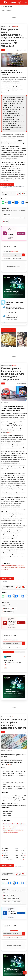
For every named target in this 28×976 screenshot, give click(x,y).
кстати (14, 365)
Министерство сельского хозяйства (14, 218)
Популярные (8, 651)
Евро (12, 895)
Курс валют (7, 901)
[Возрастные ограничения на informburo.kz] (19, 2)
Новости (9, 10)
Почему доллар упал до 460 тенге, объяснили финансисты (13, 831)
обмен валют (17, 901)
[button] (22, 6)
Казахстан (7, 608)
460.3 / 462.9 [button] (7, 6)
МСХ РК (6, 221)
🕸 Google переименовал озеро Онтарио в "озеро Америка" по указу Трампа (15, 309)
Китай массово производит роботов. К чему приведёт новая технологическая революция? (13, 567)
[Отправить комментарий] (23, 255)
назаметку (15, 716)
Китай (14, 608)
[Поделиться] (25, 972)
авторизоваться (14, 251)
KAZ (26, 2)
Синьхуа (9, 432)
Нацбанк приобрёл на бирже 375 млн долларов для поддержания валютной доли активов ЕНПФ (14, 826)
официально (15, 26)
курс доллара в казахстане (11, 898)
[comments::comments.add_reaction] (5, 668)
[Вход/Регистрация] (22, 2)
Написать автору (22, 50)
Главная (3, 10)
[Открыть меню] (2, 2)
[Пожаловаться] (24, 656)
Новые (19, 651)
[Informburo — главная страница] (10, 2)
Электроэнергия (8, 611)
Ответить (7, 664)
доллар (6, 895)
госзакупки (7, 214)
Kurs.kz (9, 764)
